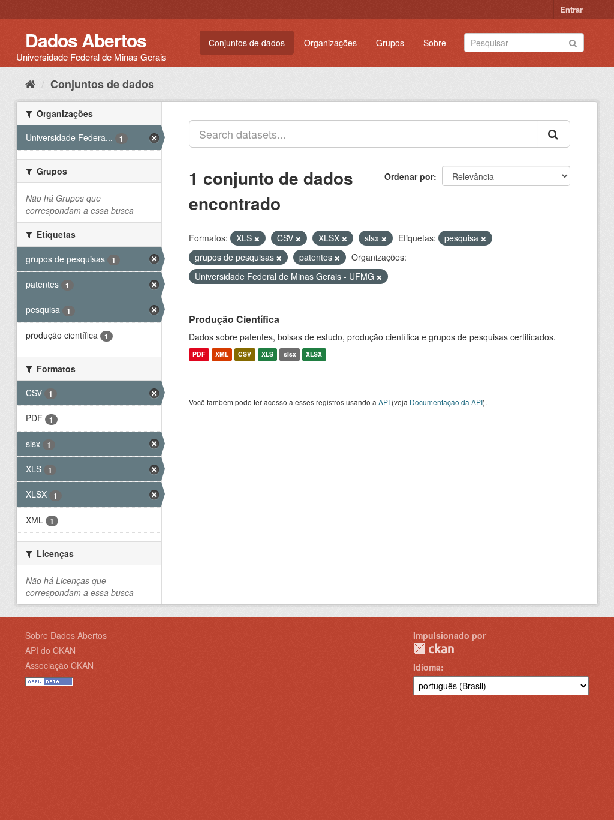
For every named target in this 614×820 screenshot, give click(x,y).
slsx (290, 354)
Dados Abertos (85, 40)
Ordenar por (409, 176)
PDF (198, 354)
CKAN (433, 648)
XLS (267, 354)
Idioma (427, 667)
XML (221, 354)
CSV (244, 354)
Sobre (434, 43)
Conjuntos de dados (247, 43)
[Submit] (573, 42)
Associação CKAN (59, 665)
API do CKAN (50, 650)
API (384, 402)
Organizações (330, 43)
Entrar (571, 9)
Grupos (390, 43)
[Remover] (257, 238)
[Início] (30, 83)
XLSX (314, 354)
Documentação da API (446, 402)
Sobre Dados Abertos (66, 635)
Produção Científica (234, 319)
